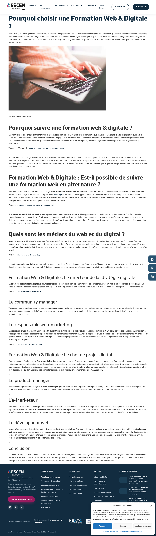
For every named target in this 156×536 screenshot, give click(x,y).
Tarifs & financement (102, 492)
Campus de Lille (75, 493)
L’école (31, 5)
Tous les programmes (50, 477)
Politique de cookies (110, 532)
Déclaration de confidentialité (130, 532)
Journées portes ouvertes (104, 496)
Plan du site (52, 532)
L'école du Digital (100, 477)
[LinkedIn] (16, 507)
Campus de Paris (76, 481)
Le (29, 291)
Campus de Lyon (76, 489)
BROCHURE (120, 7)
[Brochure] (152, 259)
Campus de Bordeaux (78, 485)
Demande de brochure (21, 499)
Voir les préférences (143, 526)
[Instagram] (10, 507)
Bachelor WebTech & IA (50, 485)
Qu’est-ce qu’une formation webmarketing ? (36, 205)
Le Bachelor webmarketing (29, 255)
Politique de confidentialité (35, 532)
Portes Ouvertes (102, 6)
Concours (98, 500)
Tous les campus (76, 477)
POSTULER (141, 7)
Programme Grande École (51, 481)
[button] (151, 505)
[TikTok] (22, 507)
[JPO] (152, 277)
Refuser (122, 526)
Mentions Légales (15, 532)
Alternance (45, 507)
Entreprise (90, 5)
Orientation (75, 5)
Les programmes (44, 6)
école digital (59, 194)
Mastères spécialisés (49, 496)
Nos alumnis (99, 488)
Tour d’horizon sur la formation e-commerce (46, 148)
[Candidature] (152, 268)
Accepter (102, 526)
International (60, 5)
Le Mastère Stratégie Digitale (30, 344)
